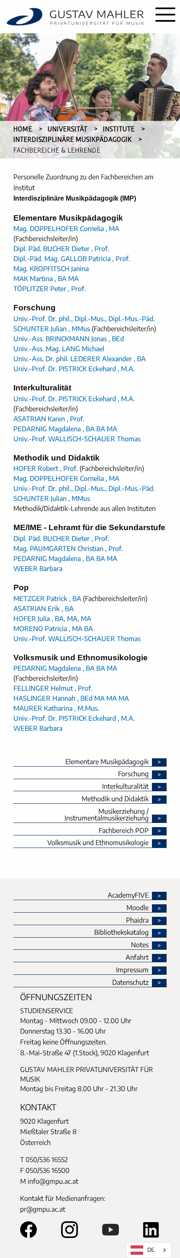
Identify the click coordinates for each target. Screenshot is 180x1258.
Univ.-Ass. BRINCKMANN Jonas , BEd (68, 339)
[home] (75, 16)
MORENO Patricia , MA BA (53, 628)
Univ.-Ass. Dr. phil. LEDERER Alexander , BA (79, 359)
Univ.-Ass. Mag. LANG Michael (58, 349)
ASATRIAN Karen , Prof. (49, 419)
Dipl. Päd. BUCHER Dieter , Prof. (61, 248)
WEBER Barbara (37, 568)
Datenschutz (130, 982)
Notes (140, 945)
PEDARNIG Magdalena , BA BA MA (65, 429)
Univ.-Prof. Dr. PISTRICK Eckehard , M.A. (74, 369)
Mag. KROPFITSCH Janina (51, 268)
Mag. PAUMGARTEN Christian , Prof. (68, 548)
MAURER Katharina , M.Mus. (56, 708)
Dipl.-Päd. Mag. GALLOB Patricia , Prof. (71, 258)
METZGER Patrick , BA (47, 598)
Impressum (132, 970)
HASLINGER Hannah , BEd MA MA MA (71, 698)
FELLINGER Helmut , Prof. (53, 688)
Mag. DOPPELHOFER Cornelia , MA (66, 228)
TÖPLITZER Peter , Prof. (49, 288)
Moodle (137, 908)
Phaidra (137, 920)
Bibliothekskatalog (121, 932)
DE (150, 1249)
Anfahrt (137, 957)
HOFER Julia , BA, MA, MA (52, 618)
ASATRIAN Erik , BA (43, 608)
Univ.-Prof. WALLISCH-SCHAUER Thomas (77, 439)
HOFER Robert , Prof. (45, 468)
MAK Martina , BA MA (46, 278)
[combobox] (149, 1250)
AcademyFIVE (128, 895)
